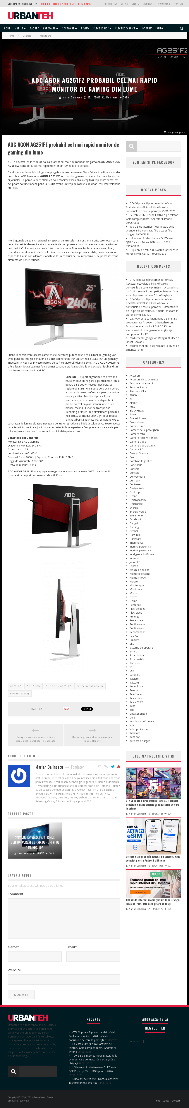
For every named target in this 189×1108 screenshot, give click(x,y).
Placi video (136, 612)
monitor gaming (20, 693)
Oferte (135, 3)
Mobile (19, 28)
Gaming (134, 527)
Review (85, 28)
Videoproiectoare (140, 729)
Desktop (135, 492)
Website (14, 970)
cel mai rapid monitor (90, 686)
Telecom (135, 690)
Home (7, 28)
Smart (133, 651)
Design (124, 3)
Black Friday (137, 410)
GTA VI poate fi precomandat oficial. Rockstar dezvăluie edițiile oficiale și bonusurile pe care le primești (149, 207)
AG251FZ (15, 686)
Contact (178, 3)
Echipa (166, 1100)
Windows (135, 737)
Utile (132, 717)
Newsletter (111, 3)
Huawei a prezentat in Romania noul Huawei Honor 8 (92, 739)
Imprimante (136, 542)
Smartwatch (137, 659)
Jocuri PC (135, 562)
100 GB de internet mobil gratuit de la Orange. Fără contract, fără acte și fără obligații (150, 230)
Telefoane (136, 694)
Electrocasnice (125, 28)
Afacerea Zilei (138, 391)
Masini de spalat (139, 570)
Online (133, 601)
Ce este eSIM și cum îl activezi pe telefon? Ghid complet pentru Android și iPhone (153, 858)
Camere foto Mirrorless (144, 437)
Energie (134, 507)
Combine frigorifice (141, 461)
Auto (160, 28)
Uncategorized (138, 713)
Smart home (137, 655)
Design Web (137, 488)
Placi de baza (137, 608)
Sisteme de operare (141, 647)
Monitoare (112, 97)
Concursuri (164, 3)
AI (131, 399)
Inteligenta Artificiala (142, 554)
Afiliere (134, 395)
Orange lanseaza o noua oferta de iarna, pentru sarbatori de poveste (35, 739)
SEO (132, 643)
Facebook (135, 519)
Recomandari (137, 632)
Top (132, 709)
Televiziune (136, 698)
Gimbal (134, 531)
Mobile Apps (137, 585)
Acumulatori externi (141, 383)
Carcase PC (136, 449)
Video (133, 725)
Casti (132, 457)
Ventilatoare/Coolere (142, 721)
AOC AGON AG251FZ (58, 686)
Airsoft (134, 402)
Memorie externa (140, 573)
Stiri (132, 671)
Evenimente (149, 3)
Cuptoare (135, 484)
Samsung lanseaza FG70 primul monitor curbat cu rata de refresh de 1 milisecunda (35, 842)
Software (68, 28)
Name (13, 947)
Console (134, 469)
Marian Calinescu (72, 97)
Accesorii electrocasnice (144, 379)
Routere (134, 640)
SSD (132, 667)
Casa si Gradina (139, 453)
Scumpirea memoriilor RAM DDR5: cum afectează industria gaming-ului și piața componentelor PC (149, 330)
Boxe (133, 414)
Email (71, 947)
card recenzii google (142, 338)
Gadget (34, 28)
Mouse (134, 593)
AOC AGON (33, 686)
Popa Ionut (23, 853)
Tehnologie (136, 686)
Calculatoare (137, 422)
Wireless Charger (140, 741)
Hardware (49, 28)
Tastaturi (135, 682)
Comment (15, 894)
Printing (134, 616)
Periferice (135, 605)
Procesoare (136, 620)
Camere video (138, 441)
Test (132, 706)
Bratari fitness (138, 418)
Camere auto (137, 426)
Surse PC (135, 674)
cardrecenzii (137, 345)
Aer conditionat (139, 387)
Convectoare (137, 476)
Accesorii (135, 375)
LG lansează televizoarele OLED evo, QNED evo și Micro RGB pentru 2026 (79, 4)
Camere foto (137, 434)
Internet (147, 28)
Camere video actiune (143, 445)
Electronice (101, 28)
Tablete (134, 678)
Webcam (135, 733)
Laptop (134, 566)
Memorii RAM (138, 577)
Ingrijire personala (140, 546)
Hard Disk (135, 535)
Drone (133, 496)
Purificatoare (137, 624)
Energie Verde (138, 511)
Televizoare (136, 702)
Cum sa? (135, 480)
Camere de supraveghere (145, 430)
